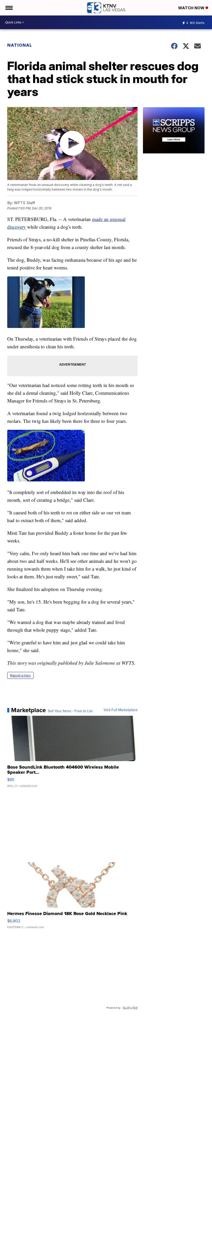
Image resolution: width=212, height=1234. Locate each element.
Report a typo (20, 675)
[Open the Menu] (8, 7)
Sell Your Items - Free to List (70, 711)
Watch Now (192, 7)
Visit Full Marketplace (121, 710)
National (19, 45)
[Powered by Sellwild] (130, 1008)
